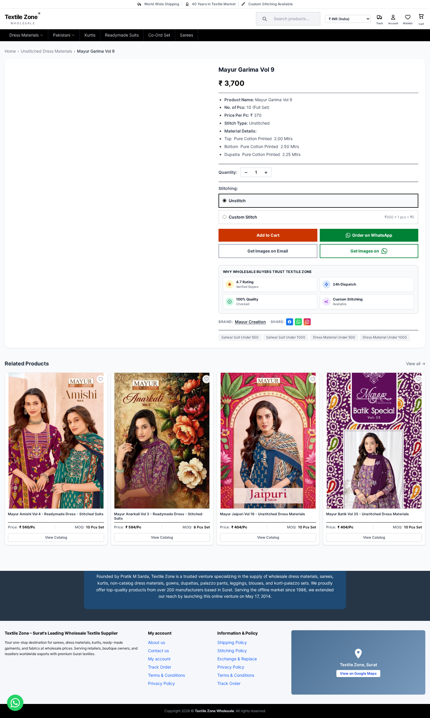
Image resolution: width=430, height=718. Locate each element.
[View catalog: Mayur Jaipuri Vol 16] (268, 459)
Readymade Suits (122, 34)
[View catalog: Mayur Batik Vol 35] (374, 459)
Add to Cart (268, 235)
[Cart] (421, 17)
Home (10, 51)
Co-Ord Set (159, 34)
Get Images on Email (267, 250)
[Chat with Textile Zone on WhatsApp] (15, 703)
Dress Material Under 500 (334, 337)
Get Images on (364, 250)
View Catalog (56, 537)
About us (156, 642)
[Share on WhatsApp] (298, 321)
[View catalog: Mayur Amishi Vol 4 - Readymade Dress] (56, 459)
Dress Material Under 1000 (385, 337)
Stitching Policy (232, 650)
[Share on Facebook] (289, 321)
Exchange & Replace (237, 658)
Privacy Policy (161, 683)
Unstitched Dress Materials (46, 51)
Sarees (186, 34)
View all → (415, 363)
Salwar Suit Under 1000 (285, 337)
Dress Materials (24, 34)
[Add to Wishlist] (101, 379)
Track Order (159, 666)
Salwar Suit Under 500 (240, 337)
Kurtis (90, 34)
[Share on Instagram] (307, 321)
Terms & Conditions (166, 675)
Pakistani (61, 34)
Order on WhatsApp (372, 235)
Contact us (158, 650)
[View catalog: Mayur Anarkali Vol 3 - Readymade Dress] (162, 459)
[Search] (263, 18)
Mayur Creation (250, 321)
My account (159, 658)
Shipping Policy (232, 642)
